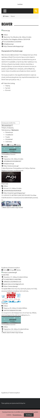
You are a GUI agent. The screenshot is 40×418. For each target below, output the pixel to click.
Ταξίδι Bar (4, 303)
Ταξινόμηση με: (10, 130)
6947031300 (16, 310)
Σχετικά (7, 88)
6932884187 (16, 161)
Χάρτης (7, 85)
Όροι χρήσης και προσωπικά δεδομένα (13, 403)
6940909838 (16, 190)
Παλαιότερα (9, 132)
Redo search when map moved (13, 207)
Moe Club (4, 184)
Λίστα (5, 145)
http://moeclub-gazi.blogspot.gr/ (14, 193)
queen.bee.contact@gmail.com (14, 284)
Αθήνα (5, 35)
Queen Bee (5, 275)
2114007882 (16, 279)
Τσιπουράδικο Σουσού (8, 154)
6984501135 (16, 282)
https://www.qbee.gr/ (11, 286)
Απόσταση (8, 141)
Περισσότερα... (17, 415)
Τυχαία (7, 137)
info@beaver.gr (9, 44)
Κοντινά (7, 90)
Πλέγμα (11, 145)
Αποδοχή (29, 415)
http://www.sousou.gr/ (11, 166)
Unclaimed (9, 139)
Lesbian (20, 4)
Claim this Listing (9, 83)
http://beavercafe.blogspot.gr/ (14, 46)
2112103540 (16, 42)
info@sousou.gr (9, 163)
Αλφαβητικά (9, 134)
